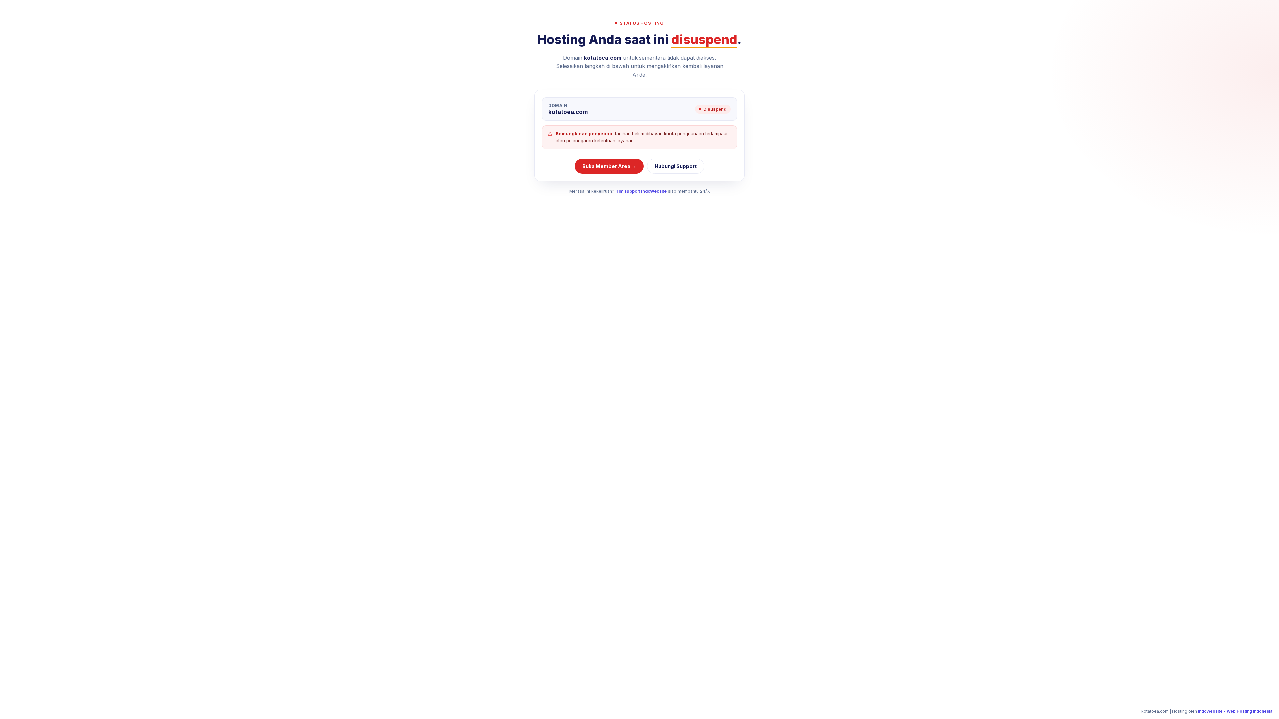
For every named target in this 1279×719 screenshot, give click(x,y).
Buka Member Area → (609, 166)
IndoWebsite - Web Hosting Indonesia (1235, 711)
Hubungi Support (676, 166)
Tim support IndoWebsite (641, 191)
